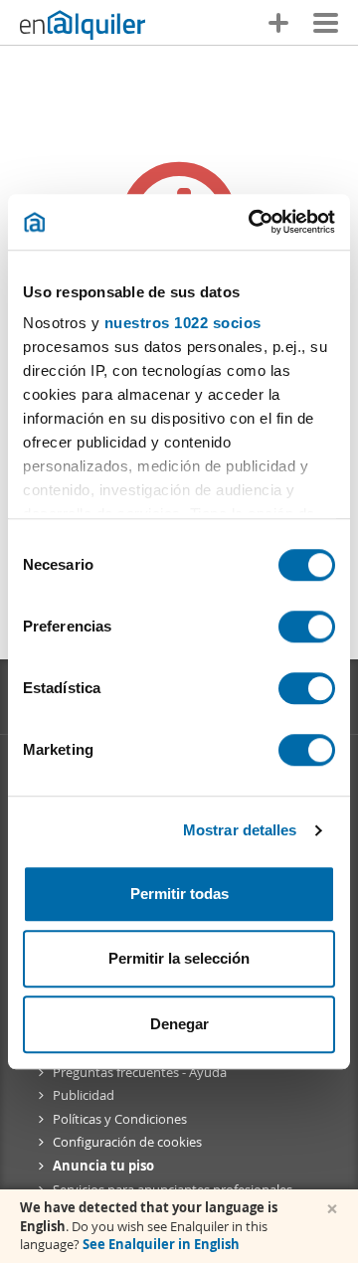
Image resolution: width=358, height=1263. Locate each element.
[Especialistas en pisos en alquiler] (82, 25)
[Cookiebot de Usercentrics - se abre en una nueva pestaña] (252, 222)
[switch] (306, 626)
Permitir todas (179, 893)
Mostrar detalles (240, 829)
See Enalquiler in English (161, 1244)
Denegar (179, 1023)
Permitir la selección (179, 958)
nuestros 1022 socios (183, 322)
